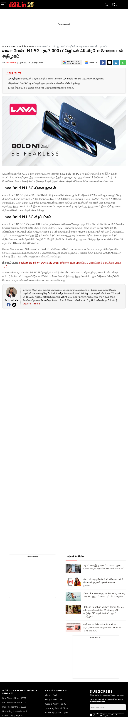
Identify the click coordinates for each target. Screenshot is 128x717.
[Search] (106, 4)
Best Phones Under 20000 (14, 702)
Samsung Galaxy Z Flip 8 (56, 708)
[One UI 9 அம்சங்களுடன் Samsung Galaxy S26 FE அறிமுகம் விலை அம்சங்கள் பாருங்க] (73, 596)
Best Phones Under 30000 (14, 706)
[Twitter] (14, 305)
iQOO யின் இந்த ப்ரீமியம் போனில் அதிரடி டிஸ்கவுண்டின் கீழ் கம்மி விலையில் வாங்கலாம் (104, 567)
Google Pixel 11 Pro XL (55, 703)
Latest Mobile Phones (12, 715)
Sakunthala (11, 62)
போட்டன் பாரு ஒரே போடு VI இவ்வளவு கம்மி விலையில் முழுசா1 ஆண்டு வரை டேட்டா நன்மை (103, 582)
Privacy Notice (106, 716)
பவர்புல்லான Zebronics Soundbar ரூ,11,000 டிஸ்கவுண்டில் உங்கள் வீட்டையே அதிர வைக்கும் (102, 627)
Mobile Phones (26, 46)
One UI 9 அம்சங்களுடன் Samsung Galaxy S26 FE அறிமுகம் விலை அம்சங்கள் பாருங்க (104, 595)
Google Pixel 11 (52, 695)
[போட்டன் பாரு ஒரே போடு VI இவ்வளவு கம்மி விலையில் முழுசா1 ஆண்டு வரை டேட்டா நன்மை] (73, 582)
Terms (96, 716)
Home (5, 46)
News (14, 46)
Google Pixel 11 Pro (54, 699)
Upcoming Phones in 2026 (14, 711)
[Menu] (3, 4)
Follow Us (93, 62)
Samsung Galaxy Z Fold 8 (56, 712)
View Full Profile (31, 303)
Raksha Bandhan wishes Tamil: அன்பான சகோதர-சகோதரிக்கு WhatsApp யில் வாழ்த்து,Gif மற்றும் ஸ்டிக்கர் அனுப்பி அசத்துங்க (104, 611)
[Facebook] (9, 305)
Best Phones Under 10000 (14, 698)
